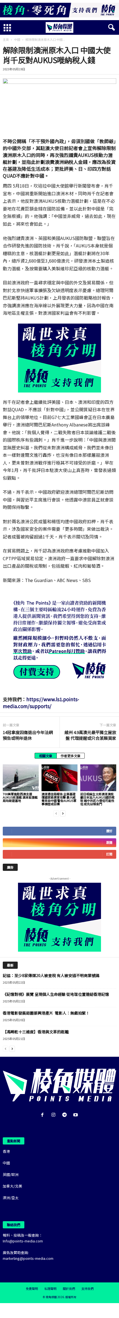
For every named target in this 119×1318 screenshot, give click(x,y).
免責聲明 (32, 1288)
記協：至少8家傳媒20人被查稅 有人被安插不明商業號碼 (51, 975)
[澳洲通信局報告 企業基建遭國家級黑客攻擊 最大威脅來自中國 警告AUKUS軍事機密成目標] (59, 777)
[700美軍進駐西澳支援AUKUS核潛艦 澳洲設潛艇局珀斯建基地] (21, 777)
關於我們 (69, 1288)
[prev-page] (56, 813)
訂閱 (109, 854)
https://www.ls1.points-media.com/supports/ (41, 702)
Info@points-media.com (23, 1241)
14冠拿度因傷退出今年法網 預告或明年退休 (28, 735)
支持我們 (87, 1288)
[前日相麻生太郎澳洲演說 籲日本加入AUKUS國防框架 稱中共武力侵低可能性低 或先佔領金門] (98, 777)
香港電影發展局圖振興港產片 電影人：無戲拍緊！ (46, 1013)
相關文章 (45, 755)
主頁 (6, 39)
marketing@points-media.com (28, 1258)
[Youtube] (76, 1115)
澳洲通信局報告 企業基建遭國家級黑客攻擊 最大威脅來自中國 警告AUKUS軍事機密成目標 (59, 799)
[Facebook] (43, 1115)
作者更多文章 (71, 755)
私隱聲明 (50, 1288)
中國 (17, 39)
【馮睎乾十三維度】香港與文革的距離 (36, 1031)
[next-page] (63, 813)
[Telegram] (65, 1115)
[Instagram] (54, 1115)
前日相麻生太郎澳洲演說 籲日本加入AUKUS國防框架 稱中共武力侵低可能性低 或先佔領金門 (97, 799)
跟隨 (109, 843)
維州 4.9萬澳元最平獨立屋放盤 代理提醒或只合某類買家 (90, 735)
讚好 (109, 831)
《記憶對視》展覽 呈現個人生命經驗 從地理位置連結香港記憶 (56, 994)
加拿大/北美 (12, 1186)
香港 (6, 1151)
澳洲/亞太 (11, 1197)
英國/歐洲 (11, 1174)
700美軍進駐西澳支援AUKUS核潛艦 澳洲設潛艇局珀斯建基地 (20, 797)
